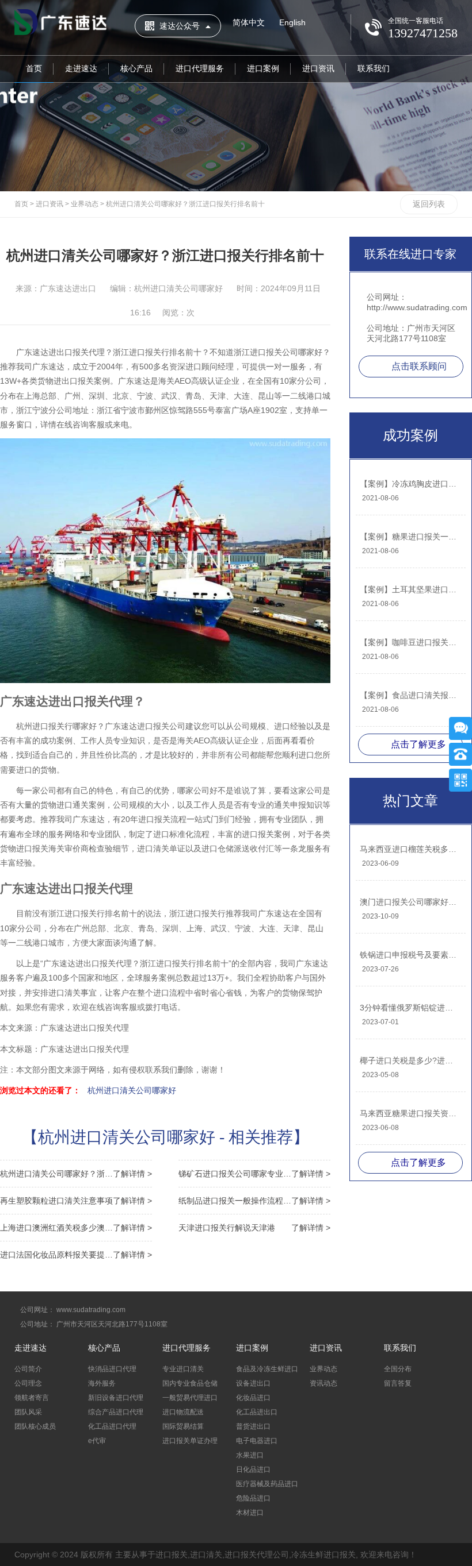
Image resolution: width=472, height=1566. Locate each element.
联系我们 (373, 68)
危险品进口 (253, 1498)
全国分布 (398, 1369)
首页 (34, 68)
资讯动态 (323, 1383)
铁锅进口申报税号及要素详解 (410, 954)
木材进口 (250, 1513)
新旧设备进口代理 (115, 1398)
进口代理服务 (200, 68)
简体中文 (249, 22)
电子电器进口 (256, 1441)
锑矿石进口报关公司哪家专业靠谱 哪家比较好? (254, 1173)
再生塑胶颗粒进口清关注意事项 (76, 1200)
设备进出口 (253, 1383)
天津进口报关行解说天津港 (254, 1227)
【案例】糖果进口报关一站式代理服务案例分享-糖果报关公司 (410, 536)
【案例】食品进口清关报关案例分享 (410, 695)
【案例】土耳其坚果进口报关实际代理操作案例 (410, 589)
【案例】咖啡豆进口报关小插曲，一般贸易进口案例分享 (410, 642)
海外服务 (102, 1383)
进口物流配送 (183, 1412)
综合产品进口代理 (115, 1412)
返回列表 (429, 204)
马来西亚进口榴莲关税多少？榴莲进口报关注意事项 (410, 849)
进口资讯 (318, 68)
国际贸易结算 (183, 1426)
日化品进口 (253, 1469)
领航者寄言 (31, 1398)
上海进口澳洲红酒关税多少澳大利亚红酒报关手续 (76, 1227)
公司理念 (28, 1383)
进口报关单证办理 (190, 1441)
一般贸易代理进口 (190, 1398)
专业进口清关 (183, 1369)
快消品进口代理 (112, 1369)
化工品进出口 (256, 1412)
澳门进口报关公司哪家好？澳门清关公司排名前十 (410, 902)
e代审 (97, 1441)
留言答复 (398, 1383)
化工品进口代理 (112, 1426)
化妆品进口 (253, 1398)
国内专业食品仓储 (190, 1383)
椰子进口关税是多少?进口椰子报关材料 (410, 1060)
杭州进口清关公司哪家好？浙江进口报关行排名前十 (185, 204)
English (292, 22)
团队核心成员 (35, 1426)
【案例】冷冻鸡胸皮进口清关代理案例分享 (410, 483)
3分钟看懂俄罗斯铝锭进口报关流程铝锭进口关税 (410, 1007)
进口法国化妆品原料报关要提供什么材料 (76, 1254)
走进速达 (81, 68)
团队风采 (28, 1412)
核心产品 (136, 68)
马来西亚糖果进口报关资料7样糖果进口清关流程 (410, 1113)
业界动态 (84, 204)
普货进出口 (253, 1426)
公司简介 (28, 1369)
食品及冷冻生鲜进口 (267, 1369)
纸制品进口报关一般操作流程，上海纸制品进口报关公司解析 (254, 1200)
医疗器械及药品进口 (267, 1484)
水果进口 (250, 1455)
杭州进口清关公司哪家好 (131, 1090)
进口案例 (263, 68)
